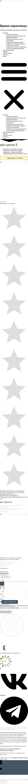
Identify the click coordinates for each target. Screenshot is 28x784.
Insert (3, 782)
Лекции (5, 51)
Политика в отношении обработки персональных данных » (10, 749)
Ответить (4, 774)
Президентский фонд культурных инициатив (13, 30)
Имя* (1, 594)
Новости (5, 55)
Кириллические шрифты (10, 149)
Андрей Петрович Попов (20, 758)
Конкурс (5, 33)
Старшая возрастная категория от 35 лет (15, 154)
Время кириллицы (13, 26)
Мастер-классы (7, 53)
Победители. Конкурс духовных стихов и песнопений (15, 44)
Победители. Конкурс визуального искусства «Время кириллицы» (16, 47)
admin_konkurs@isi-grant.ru (7, 729)
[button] (14, 85)
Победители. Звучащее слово (14, 42)
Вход (4, 56)
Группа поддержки (8, 50)
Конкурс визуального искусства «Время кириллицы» (15, 36)
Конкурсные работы (12, 34)
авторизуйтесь (4, 573)
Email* (1, 599)
